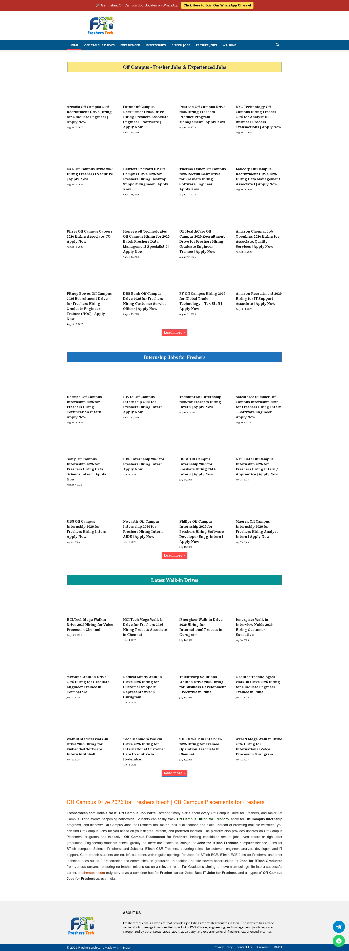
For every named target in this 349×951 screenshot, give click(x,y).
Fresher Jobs (206, 45)
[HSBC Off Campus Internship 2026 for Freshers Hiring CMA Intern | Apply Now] (202, 442)
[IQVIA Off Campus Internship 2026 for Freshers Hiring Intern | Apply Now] (146, 380)
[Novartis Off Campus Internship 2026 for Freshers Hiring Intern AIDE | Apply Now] (146, 504)
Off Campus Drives (99, 45)
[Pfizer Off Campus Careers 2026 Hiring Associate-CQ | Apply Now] (90, 214)
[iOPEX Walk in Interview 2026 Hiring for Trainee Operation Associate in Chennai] (202, 722)
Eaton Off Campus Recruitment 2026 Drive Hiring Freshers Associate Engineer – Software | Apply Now (145, 117)
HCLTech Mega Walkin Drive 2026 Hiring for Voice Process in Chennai (90, 625)
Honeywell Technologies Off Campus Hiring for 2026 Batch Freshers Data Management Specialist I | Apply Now (146, 242)
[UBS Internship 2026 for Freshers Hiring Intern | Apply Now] (146, 442)
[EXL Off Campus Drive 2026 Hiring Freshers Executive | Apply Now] (90, 152)
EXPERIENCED (130, 45)
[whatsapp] (339, 941)
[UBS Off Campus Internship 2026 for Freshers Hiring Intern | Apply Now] (90, 504)
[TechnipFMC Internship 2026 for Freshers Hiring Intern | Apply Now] (202, 380)
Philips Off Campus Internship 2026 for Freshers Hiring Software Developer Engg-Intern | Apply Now (201, 532)
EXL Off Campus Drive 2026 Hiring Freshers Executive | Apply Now (90, 174)
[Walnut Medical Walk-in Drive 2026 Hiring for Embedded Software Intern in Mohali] (90, 722)
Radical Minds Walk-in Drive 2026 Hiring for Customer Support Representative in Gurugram (142, 687)
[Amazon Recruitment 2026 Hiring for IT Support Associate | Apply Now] (259, 277)
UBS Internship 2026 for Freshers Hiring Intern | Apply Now (144, 464)
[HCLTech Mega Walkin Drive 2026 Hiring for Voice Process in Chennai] (90, 603)
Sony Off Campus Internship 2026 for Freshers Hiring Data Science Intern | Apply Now (86, 469)
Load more (173, 332)
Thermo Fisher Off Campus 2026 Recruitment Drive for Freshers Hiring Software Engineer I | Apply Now (202, 179)
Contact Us (244, 947)
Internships (156, 45)
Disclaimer (263, 947)
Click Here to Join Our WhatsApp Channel (217, 5)
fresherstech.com (91, 873)
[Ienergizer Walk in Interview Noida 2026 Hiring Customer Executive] (259, 603)
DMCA (278, 947)
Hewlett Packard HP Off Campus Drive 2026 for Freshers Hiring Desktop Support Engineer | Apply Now (145, 179)
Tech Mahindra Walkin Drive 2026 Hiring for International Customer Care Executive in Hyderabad (144, 749)
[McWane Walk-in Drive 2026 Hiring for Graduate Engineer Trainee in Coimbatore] (90, 660)
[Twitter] (339, 927)
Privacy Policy (223, 947)
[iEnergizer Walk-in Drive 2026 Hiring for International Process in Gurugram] (202, 603)
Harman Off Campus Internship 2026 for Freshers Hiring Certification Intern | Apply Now (85, 407)
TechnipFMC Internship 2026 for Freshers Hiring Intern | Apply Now (200, 402)
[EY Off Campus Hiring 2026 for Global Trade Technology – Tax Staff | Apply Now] (202, 277)
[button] (277, 45)
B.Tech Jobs (180, 45)
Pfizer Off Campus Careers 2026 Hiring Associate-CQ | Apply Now (89, 236)
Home (74, 45)
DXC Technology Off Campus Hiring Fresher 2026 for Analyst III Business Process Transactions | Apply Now (259, 117)
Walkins (230, 45)
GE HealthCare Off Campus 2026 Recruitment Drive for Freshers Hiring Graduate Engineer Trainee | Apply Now (202, 242)
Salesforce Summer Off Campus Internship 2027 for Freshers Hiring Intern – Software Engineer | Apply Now (259, 407)
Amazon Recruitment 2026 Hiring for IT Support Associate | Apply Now (259, 299)
